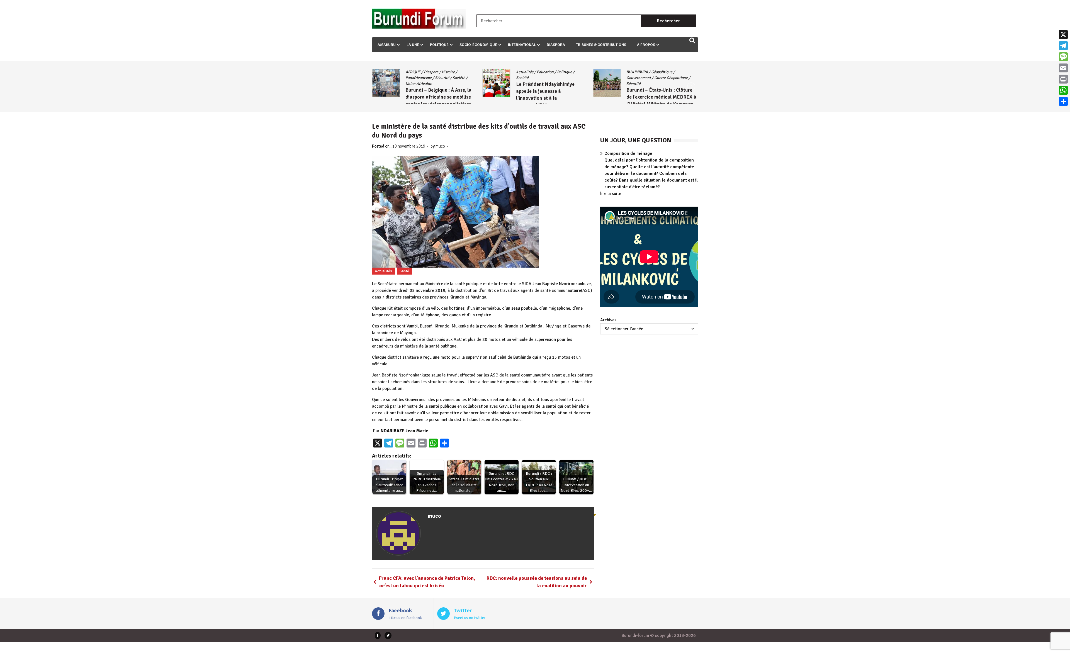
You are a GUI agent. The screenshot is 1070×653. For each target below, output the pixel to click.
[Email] (1063, 68)
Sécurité (523, 83)
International (522, 44)
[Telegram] (1063, 45)
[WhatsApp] (1063, 90)
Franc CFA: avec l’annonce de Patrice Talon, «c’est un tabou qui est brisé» (427, 582)
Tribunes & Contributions (601, 44)
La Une (413, 44)
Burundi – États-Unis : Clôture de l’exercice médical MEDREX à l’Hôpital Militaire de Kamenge (551, 97)
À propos (646, 44)
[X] (1063, 34)
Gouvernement (528, 77)
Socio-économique (478, 44)
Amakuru (387, 44)
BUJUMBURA (527, 72)
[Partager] (1063, 101)
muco (440, 146)
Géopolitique (551, 72)
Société (411, 77)
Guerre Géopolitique (560, 77)
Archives (608, 320)
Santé (404, 271)
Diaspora (556, 44)
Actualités (414, 72)
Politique (439, 44)
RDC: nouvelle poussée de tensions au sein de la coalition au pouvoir (537, 582)
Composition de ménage (628, 153)
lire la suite (610, 193)
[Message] (1063, 56)
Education (434, 72)
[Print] (1063, 79)
